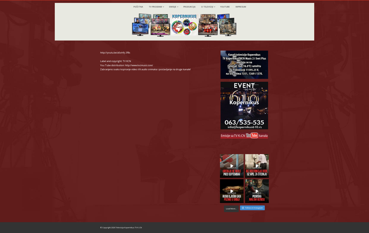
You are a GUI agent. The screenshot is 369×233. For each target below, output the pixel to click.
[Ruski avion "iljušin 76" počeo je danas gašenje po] (232, 191)
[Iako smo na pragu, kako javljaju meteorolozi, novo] (257, 166)
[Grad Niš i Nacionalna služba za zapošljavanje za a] (257, 191)
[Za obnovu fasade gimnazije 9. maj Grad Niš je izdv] (232, 166)
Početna (138, 6)
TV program (155, 6)
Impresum (241, 6)
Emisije (172, 6)
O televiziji (207, 6)
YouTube (225, 6)
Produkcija (189, 6)
